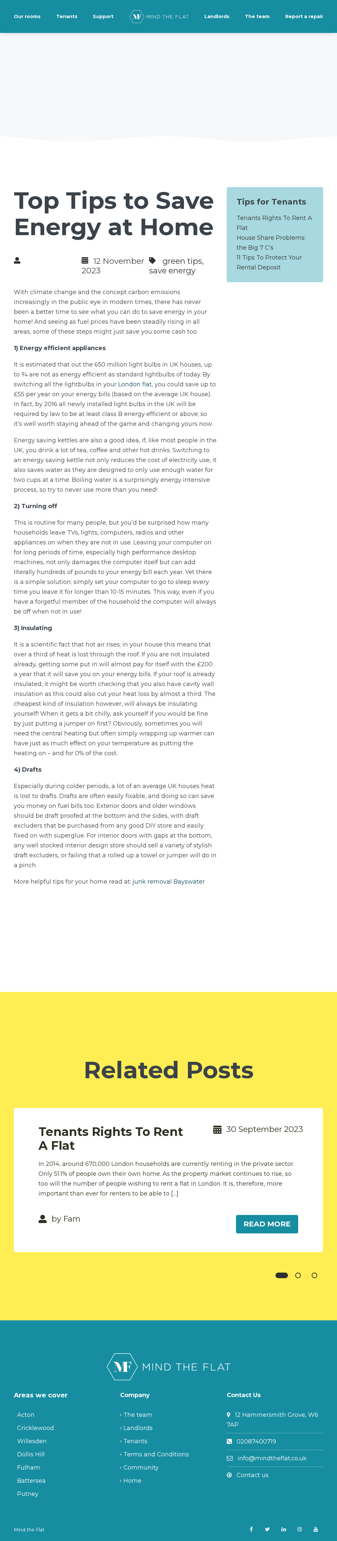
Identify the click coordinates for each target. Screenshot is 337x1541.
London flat (135, 384)
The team (257, 16)
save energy (172, 270)
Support (103, 16)
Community (141, 1467)
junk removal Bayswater (169, 881)
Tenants (66, 16)
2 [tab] (298, 1275)
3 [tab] (314, 1275)
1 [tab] (281, 1275)
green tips (182, 261)
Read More (267, 1224)
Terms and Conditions (156, 1454)
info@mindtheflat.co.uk (272, 1458)
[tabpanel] (168, 1180)
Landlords (216, 16)
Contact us (253, 1475)
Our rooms (27, 16)
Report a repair (304, 16)
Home (132, 1480)
